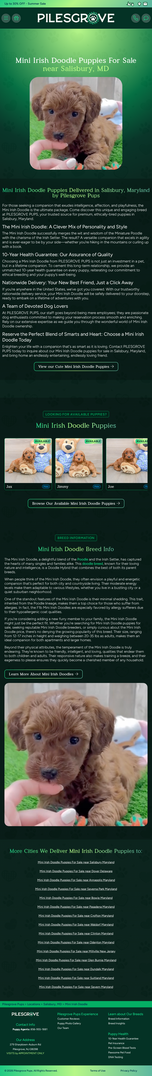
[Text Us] (146, 18)
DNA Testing (115, 1057)
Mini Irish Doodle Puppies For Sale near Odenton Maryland (76, 942)
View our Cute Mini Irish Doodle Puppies (74, 366)
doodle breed (92, 563)
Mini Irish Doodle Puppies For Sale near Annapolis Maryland (76, 880)
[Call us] (135, 18)
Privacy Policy (128, 1070)
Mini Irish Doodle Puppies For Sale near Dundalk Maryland (76, 969)
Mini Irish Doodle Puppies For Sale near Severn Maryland (76, 987)
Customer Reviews (68, 1018)
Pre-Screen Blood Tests (122, 1047)
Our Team (63, 1028)
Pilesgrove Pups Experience (77, 1014)
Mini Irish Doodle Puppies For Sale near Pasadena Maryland (76, 907)
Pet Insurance (116, 1043)
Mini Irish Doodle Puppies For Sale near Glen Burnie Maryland (76, 960)
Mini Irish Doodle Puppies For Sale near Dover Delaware (76, 871)
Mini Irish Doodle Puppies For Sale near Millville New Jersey (76, 951)
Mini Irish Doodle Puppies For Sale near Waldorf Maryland (76, 924)
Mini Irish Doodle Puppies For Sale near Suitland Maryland (76, 978)
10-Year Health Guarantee (123, 1038)
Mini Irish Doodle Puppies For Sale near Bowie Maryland (76, 898)
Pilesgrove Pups (13, 1004)
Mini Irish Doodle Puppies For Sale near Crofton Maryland (76, 915)
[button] (139, 3)
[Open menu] (5, 18)
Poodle (82, 559)
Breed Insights (116, 1023)
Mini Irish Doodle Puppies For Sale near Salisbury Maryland (76, 862)
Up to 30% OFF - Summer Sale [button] (25, 3)
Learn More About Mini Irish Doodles (41, 674)
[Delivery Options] (131, 3)
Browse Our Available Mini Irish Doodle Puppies (73, 503)
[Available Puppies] (16, 18)
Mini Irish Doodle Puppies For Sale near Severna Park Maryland (76, 889)
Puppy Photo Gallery (69, 1023)
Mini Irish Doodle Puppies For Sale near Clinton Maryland (76, 933)
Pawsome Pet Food (119, 1052)
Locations (33, 1004)
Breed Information (118, 1018)
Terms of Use (97, 1070)
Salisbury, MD (52, 1004)
